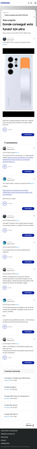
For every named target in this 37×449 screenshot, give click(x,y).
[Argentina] (5, 3)
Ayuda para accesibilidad (9, 431)
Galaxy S (5, 44)
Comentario (28, 134)
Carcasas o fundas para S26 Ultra (16, 378)
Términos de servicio (8, 434)
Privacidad (4, 437)
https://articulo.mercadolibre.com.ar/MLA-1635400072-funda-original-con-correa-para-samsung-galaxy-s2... (18, 159)
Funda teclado (9, 387)
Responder (28, 171)
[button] (31, 38)
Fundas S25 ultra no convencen (16, 396)
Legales (3, 440)
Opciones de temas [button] (31, 17)
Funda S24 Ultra (10, 414)
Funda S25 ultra (10, 405)
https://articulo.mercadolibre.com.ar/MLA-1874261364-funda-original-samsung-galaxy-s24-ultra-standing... (18, 192)
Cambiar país (5, 443)
